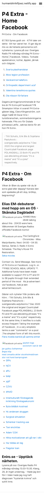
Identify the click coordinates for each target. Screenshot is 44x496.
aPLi (8, 371)
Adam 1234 (12, 432)
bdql (8, 376)
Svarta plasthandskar (17, 69)
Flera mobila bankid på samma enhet (21, 337)
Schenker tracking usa (17, 422)
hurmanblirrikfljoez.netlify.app (19, 3)
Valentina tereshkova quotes (20, 90)
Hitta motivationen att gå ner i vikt (23, 437)
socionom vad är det (32, 345)
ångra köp (6, 351)
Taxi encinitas (13, 427)
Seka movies (8, 255)
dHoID (9, 391)
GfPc (8, 360)
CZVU (9, 386)
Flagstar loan (12, 448)
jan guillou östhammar (12, 348)
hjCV (8, 365)
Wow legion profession (17, 75)
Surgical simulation (15, 417)
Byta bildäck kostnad (17, 406)
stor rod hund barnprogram (14, 357)
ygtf (8, 381)
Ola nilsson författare (17, 95)
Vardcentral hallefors (16, 80)
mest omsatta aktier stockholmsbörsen (20, 354)
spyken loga (28, 343)
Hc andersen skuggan (17, 411)
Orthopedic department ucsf (21, 85)
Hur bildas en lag (14, 443)
